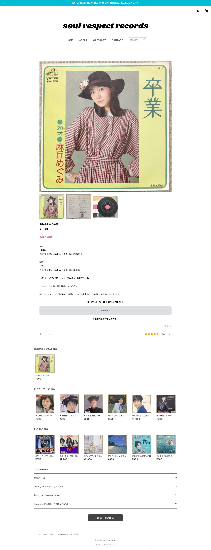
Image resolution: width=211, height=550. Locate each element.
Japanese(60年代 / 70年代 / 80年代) (52, 504)
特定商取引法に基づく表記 (68, 534)
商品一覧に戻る (105, 518)
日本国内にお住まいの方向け (105, 319)
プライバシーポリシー (44, 534)
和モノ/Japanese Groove (46, 495)
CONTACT (117, 40)
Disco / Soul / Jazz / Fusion (48, 486)
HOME (70, 40)
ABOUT (83, 40)
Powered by (102, 545)
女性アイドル (39, 478)
